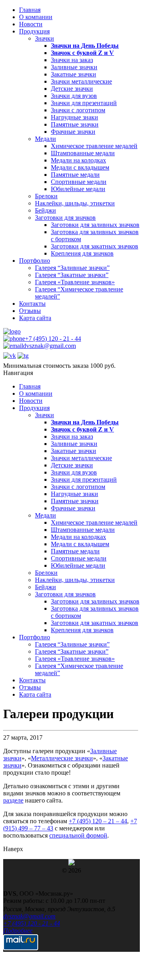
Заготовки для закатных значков (94, 246)
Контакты (32, 303)
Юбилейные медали (78, 189)
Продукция (34, 31)
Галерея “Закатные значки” (71, 274)
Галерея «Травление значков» (75, 282)
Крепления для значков (82, 253)
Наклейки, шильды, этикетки (75, 203)
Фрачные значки (73, 131)
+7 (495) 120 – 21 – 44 (98, 821)
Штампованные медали (83, 153)
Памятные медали (75, 174)
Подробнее (18, 930)
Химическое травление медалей (94, 146)
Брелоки (46, 196)
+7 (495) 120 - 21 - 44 (53, 338)
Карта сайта (35, 317)
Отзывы (30, 310)
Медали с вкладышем (80, 167)
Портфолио (34, 260)
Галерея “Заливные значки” (72, 267)
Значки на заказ (72, 60)
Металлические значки (62, 758)
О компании (35, 17)
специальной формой (78, 835)
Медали (45, 138)
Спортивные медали (78, 181)
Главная (30, 9)
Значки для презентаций (84, 103)
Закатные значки (73, 74)
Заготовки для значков (65, 217)
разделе (13, 800)
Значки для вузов (74, 95)
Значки (44, 38)
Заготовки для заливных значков (95, 224)
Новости (31, 24)
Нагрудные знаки (74, 117)
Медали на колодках (78, 160)
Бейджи (45, 210)
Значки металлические (81, 81)
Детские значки (72, 88)
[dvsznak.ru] (12, 331)
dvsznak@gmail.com (49, 345)
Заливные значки (74, 67)
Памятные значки (75, 124)
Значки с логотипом (78, 110)
